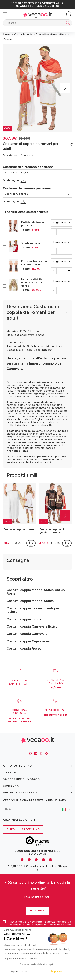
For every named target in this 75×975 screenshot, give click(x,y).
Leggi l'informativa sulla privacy (20, 958)
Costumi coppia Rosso (24, 648)
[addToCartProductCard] (31, 543)
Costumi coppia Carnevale (27, 633)
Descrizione (10, 155)
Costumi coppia (23, 34)
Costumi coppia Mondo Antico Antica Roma (36, 592)
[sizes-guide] (24, 181)
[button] (37, 809)
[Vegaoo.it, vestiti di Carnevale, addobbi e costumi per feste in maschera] (37, 14)
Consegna (27, 155)
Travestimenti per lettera (51, 34)
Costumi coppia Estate (24, 619)
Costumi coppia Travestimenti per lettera (33, 610)
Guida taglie (11, 180)
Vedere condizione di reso (46, 346)
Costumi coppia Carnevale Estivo (32, 626)
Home (7, 34)
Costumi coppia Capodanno (28, 641)
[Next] (65, 88)
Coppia (7, 39)
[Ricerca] (67, 23)
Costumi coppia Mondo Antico (30, 601)
